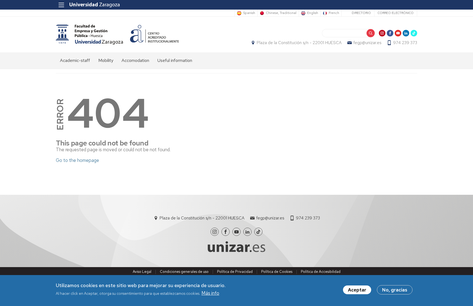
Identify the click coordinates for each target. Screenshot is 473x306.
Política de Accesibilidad (321, 271)
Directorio (361, 13)
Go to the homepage (77, 160)
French (334, 13)
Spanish (249, 13)
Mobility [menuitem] (105, 60)
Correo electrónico (396, 13)
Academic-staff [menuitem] (75, 60)
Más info (210, 293)
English (312, 13)
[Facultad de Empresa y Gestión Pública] (89, 34)
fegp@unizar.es (367, 42)
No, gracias (394, 290)
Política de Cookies (276, 271)
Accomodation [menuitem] (135, 60)
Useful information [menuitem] (174, 60)
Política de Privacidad (235, 271)
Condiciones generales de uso (184, 271)
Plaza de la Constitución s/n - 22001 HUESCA (299, 42)
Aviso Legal (142, 271)
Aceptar (357, 290)
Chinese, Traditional (281, 13)
